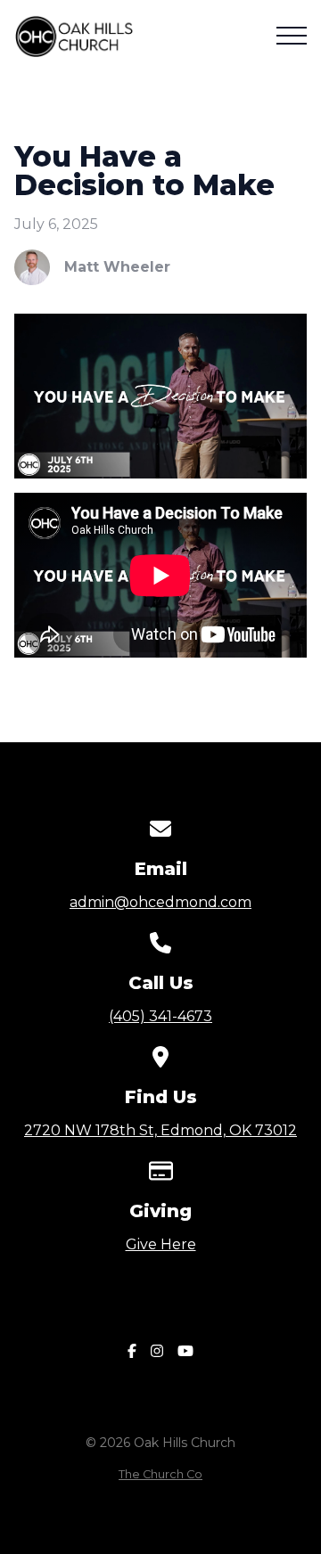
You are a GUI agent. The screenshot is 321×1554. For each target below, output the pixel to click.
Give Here (161, 1244)
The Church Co (160, 1474)
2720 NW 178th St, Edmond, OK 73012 (160, 1130)
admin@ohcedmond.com (160, 902)
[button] (291, 35)
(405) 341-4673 (160, 1016)
